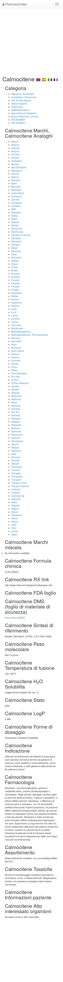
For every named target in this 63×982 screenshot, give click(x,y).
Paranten (16, 360)
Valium (14, 511)
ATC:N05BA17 (18, 122)
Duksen (15, 260)
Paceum (15, 354)
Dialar (14, 218)
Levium (15, 321)
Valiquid (15, 505)
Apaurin (15, 164)
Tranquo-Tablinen (20, 486)
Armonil (15, 173)
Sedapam (16, 418)
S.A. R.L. (15, 412)
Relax (14, 402)
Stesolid (15, 460)
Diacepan (16, 212)
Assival (14, 177)
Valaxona (16, 499)
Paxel (14, 367)
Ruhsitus (15, 408)
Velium (14, 521)
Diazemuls (16, 228)
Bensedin (16, 186)
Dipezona (16, 251)
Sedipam (15, 421)
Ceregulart (16, 202)
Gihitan (15, 296)
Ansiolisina (16, 160)
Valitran (15, 508)
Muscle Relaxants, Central (24, 116)
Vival (13, 524)
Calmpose (16, 196)
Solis (13, 453)
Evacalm (15, 276)
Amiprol (15, 151)
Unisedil (15, 492)
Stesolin (15, 463)
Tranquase (16, 476)
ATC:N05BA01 (18, 119)
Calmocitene (17, 193)
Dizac (14, 254)
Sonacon (15, 457)
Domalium (16, 257)
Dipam (14, 247)
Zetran (14, 531)
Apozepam (16, 170)
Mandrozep (17, 328)
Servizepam (17, 441)
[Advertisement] (31, 41)
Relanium (16, 399)
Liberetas (16, 325)
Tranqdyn (16, 473)
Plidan (14, 370)
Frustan (15, 289)
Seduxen (15, 428)
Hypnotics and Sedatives (24, 113)
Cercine (15, 199)
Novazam (16, 347)
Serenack (16, 431)
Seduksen (16, 425)
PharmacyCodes (16, 4)
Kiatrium (15, 305)
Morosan (15, 338)
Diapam (15, 222)
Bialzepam (16, 189)
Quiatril (15, 389)
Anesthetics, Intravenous (24, 97)
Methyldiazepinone (21, 331)
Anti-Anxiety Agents (21, 100)
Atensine (15, 180)
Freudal (15, 286)
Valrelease (16, 515)
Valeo (14, 502)
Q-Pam (15, 379)
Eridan (14, 270)
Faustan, (15, 283)
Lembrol (15, 318)
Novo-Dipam (17, 350)
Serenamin (16, 434)
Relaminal (16, 396)
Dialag (14, 215)
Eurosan (15, 273)
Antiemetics (17, 106)
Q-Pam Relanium (20, 383)
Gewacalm (16, 292)
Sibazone (16, 450)
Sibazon (15, 447)
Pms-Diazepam (19, 373)
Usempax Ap (17, 495)
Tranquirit (16, 479)
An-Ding (15, 154)
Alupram (15, 148)
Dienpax (15, 244)
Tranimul (15, 470)
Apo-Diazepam (18, 167)
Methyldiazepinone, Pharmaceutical (29, 334)
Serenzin (15, 437)
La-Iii (13, 312)
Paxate (14, 363)
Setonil (14, 444)
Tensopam (16, 466)
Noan (14, 344)
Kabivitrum (16, 302)
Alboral (14, 141)
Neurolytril (16, 341)
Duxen (14, 264)
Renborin (16, 405)
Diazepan (16, 238)
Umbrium (16, 489)
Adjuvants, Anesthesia (22, 93)
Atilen (14, 183)
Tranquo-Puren (19, 482)
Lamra (14, 315)
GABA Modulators (20, 110)
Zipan (14, 534)
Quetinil (15, 386)
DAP (13, 209)
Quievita (15, 392)
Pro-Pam (15, 376)
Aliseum (15, 144)
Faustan (15, 280)
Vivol (13, 528)
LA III (14, 309)
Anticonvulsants (19, 103)
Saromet (15, 415)
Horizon (15, 299)
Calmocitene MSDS (15, 617)
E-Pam (14, 267)
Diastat (14, 225)
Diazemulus (17, 231)
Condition (16, 206)
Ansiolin (15, 157)
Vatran (14, 518)
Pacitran (15, 357)
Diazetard (16, 241)
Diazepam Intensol (20, 235)
